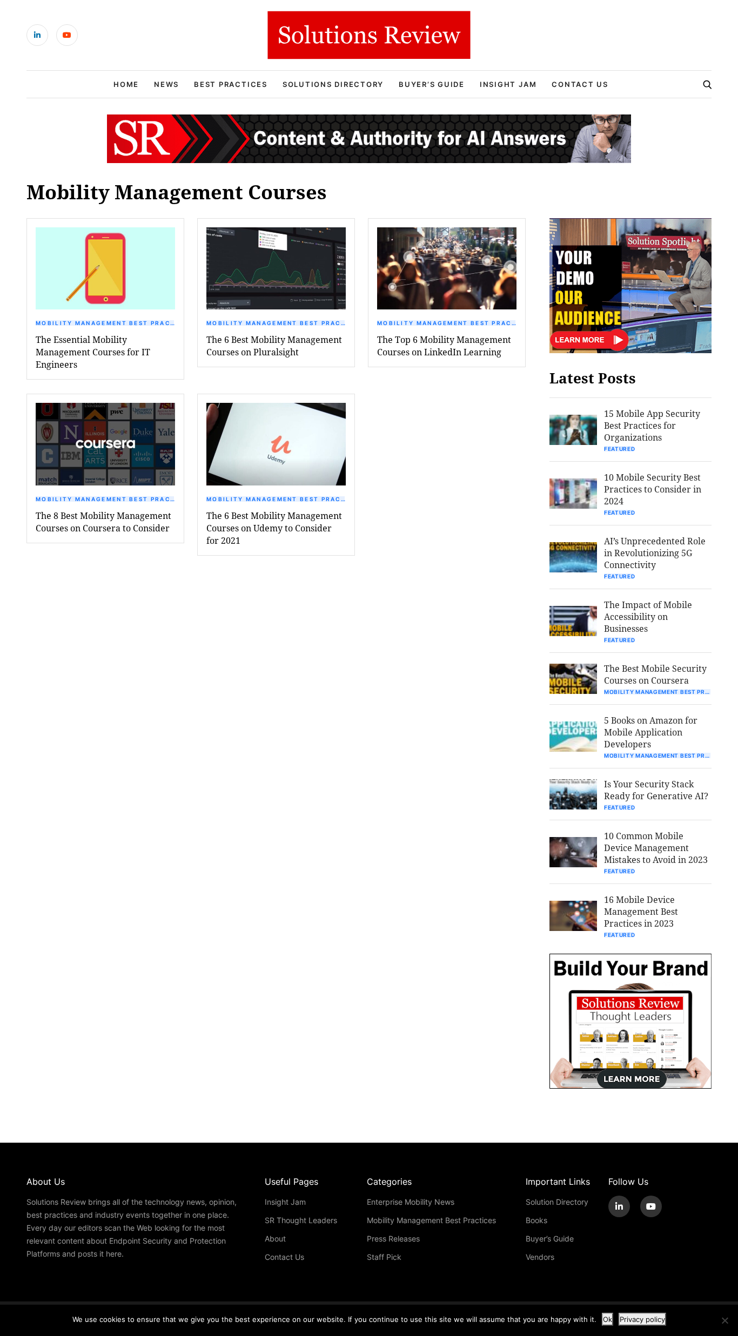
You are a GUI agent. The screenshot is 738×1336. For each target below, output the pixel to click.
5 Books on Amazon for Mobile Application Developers (650, 732)
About (275, 1238)
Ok (607, 1319)
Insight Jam (508, 84)
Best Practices (230, 84)
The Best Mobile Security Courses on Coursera (655, 674)
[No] (724, 1320)
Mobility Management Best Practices (105, 323)
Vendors (540, 1257)
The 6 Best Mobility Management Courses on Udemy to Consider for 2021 (274, 528)
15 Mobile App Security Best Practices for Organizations (652, 425)
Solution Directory (557, 1202)
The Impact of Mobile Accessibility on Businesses (648, 616)
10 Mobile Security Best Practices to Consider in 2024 (652, 489)
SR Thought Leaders (301, 1220)
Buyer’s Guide (432, 84)
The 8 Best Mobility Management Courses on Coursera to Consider (103, 522)
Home (126, 84)
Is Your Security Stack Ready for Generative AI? (656, 789)
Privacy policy (642, 1319)
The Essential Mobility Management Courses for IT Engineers (93, 352)
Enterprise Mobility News (410, 1202)
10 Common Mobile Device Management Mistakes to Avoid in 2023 (656, 847)
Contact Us (580, 84)
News (166, 84)
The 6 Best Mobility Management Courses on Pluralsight (274, 345)
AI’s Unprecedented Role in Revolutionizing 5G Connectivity (655, 552)
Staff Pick (384, 1257)
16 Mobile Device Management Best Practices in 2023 (641, 911)
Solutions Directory (333, 84)
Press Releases (393, 1238)
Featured (619, 448)
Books (536, 1220)
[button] (105, 268)
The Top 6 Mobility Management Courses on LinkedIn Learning (444, 345)
